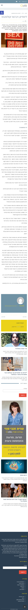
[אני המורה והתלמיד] (14, 340)
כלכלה (22, 587)
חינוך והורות (21, 583)
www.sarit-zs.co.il (23, 557)
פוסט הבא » (3, 316)
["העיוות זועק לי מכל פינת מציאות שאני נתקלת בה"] (14, 490)
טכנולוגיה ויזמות (20, 584)
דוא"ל (25, 388)
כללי (23, 13)
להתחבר (18, 327)
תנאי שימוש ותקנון (20, 599)
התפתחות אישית (20, 581)
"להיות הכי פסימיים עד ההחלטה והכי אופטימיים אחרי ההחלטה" (15, 374)
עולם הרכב (22, 589)
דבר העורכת (24, 1)
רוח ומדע (22, 586)
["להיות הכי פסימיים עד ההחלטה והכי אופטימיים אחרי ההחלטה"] (14, 364)
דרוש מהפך (23, 475)
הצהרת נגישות (21, 601)
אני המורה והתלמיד (21, 349)
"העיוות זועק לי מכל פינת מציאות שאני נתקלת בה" (15, 500)
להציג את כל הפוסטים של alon (11, 306)
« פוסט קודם (25, 316)
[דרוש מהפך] (14, 466)
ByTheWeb (12, 609)
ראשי (26, 13)
